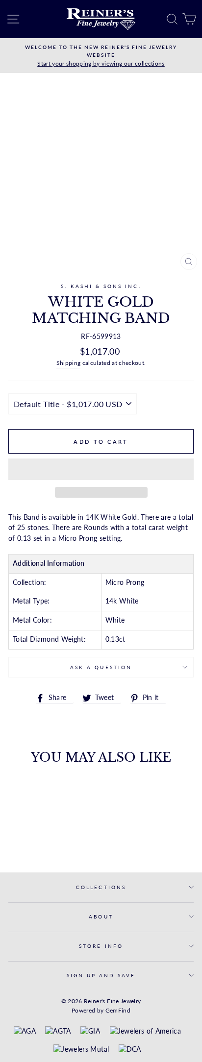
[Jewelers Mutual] (81, 1049)
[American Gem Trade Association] (58, 1031)
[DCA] (130, 1049)
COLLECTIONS (101, 887)
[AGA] (25, 1031)
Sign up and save (101, 975)
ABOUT (101, 916)
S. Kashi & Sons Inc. (101, 286)
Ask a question (101, 667)
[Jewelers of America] (145, 1031)
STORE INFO (101, 946)
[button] (101, 469)
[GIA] (90, 1031)
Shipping (68, 363)
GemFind (117, 1010)
